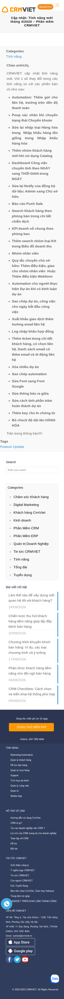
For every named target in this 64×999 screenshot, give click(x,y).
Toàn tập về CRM (19, 838)
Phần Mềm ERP (26, 536)
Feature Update (12, 447)
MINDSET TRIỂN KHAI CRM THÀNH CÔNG (33, 901)
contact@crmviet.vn (22, 936)
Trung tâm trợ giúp (20, 896)
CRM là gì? (16, 823)
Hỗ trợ (13, 843)
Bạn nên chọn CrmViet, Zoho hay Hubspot (32, 891)
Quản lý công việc (19, 785)
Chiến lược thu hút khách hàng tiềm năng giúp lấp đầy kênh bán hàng (30, 621)
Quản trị (14, 791)
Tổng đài (20, 567)
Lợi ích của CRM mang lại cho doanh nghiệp (33, 833)
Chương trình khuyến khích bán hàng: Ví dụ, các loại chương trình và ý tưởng (29, 647)
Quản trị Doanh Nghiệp (31, 544)
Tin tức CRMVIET (27, 551)
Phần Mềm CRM (26, 528)
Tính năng (14, 56)
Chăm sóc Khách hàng (31, 497)
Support (14, 775)
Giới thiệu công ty (19, 865)
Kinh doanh (22, 520)
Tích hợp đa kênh (19, 780)
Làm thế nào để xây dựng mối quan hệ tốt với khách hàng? (31, 597)
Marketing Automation (21, 755)
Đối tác (14, 848)
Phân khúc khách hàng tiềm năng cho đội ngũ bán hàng (30, 670)
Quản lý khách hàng (20, 760)
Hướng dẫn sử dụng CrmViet (25, 817)
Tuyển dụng (23, 575)
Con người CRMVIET (21, 880)
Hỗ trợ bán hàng (18, 765)
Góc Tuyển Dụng (19, 885)
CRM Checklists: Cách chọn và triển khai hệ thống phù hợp (32, 691)
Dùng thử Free (45, 7)
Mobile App (16, 796)
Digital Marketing (26, 505)
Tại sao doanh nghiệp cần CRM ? (27, 828)
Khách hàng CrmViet (29, 512)
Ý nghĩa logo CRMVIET (22, 870)
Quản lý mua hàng (19, 770)
